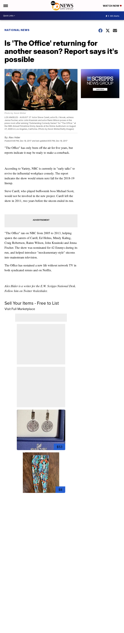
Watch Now (111, 5)
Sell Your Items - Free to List (32, 303)
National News (17, 30)
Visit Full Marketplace (20, 308)
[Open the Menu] (5, 5)
